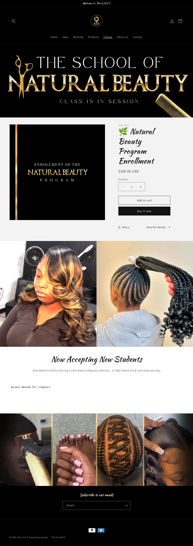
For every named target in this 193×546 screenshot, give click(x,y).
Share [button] (125, 227)
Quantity (123, 179)
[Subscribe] (126, 505)
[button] (13, 21)
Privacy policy (59, 537)
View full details (156, 227)
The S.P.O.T (22, 537)
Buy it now (144, 211)
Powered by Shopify (38, 537)
